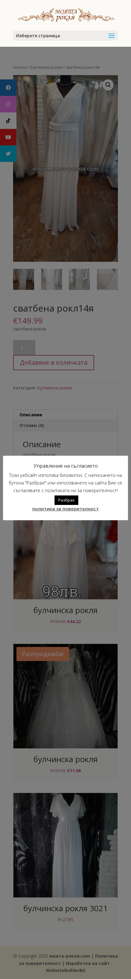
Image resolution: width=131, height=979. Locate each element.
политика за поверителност (65, 509)
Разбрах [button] (66, 500)
